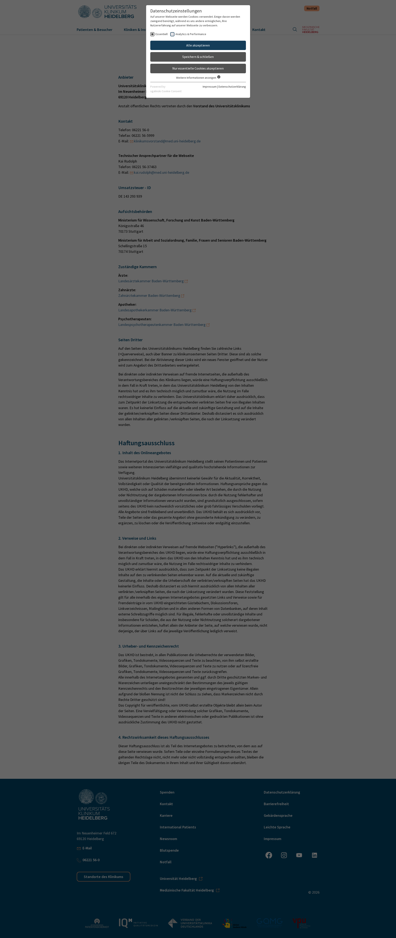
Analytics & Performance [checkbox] (190, 34)
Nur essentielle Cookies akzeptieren (198, 68)
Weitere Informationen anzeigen (196, 77)
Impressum (210, 86)
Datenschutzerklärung (232, 86)
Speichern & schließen (198, 57)
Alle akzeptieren (198, 45)
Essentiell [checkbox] (161, 34)
